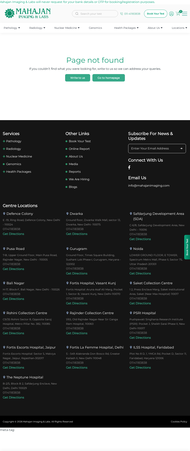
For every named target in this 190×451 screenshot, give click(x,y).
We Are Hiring (79, 179)
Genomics (95, 28)
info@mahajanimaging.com (149, 185)
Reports (75, 171)
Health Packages (125, 28)
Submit (181, 148)
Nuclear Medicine (65, 28)
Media (73, 164)
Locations (178, 28)
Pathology (10, 28)
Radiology (35, 28)
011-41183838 (132, 13)
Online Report (79, 149)
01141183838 (11, 229)
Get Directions (13, 234)
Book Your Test (155, 13)
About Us (154, 28)
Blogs (73, 187)
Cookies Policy (179, 421)
